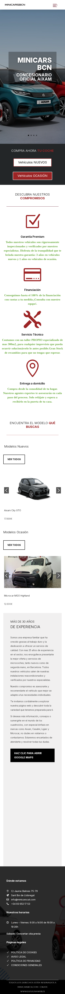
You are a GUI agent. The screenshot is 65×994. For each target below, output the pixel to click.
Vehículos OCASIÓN (32, 176)
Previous (6, 490)
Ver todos (14, 459)
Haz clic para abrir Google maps (28, 755)
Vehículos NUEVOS (32, 162)
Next (58, 490)
